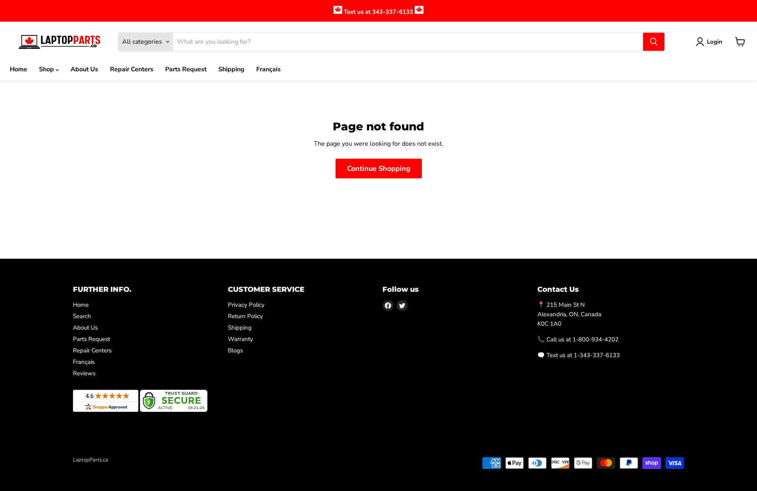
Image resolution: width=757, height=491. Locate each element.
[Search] (653, 42)
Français (268, 69)
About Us (84, 69)
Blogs (235, 350)
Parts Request (186, 69)
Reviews (84, 373)
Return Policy (245, 316)
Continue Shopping (378, 168)
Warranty (240, 339)
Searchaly (118, 468)
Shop (47, 69)
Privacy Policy (246, 305)
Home (18, 69)
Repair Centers (131, 69)
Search (82, 316)
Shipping (231, 69)
